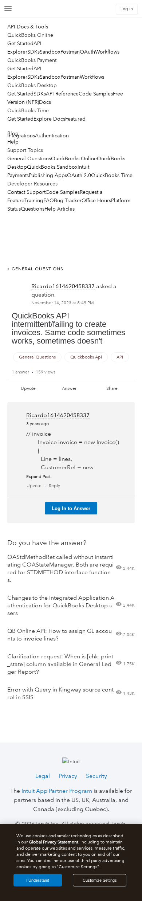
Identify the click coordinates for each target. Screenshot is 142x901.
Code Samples (96, 93)
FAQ (48, 200)
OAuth (87, 51)
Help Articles (59, 208)
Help (13, 141)
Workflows (107, 51)
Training (33, 200)
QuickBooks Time (112, 175)
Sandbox (50, 51)
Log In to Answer (71, 508)
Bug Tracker (68, 200)
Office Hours (96, 200)
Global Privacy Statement (53, 842)
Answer (69, 388)
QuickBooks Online (74, 158)
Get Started (20, 43)
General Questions (29, 158)
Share (112, 388)
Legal (42, 775)
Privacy (68, 775)
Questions (32, 208)
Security (96, 775)
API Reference (62, 93)
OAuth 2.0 (79, 175)
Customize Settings (100, 880)
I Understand (37, 880)
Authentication (52, 135)
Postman (70, 51)
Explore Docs (49, 118)
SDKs (33, 51)
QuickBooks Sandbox (52, 167)
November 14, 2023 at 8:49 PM (62, 303)
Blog (13, 133)
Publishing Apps (48, 175)
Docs (45, 102)
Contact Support (26, 192)
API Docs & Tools (27, 26)
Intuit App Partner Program (56, 790)
